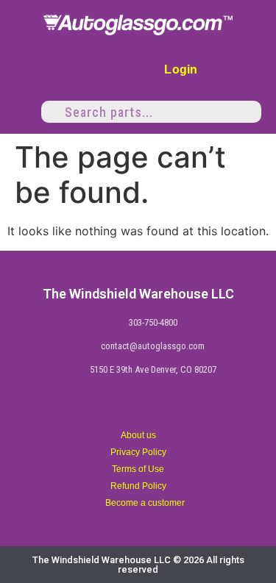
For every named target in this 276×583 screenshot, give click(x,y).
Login (181, 69)
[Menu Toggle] (20, 111)
